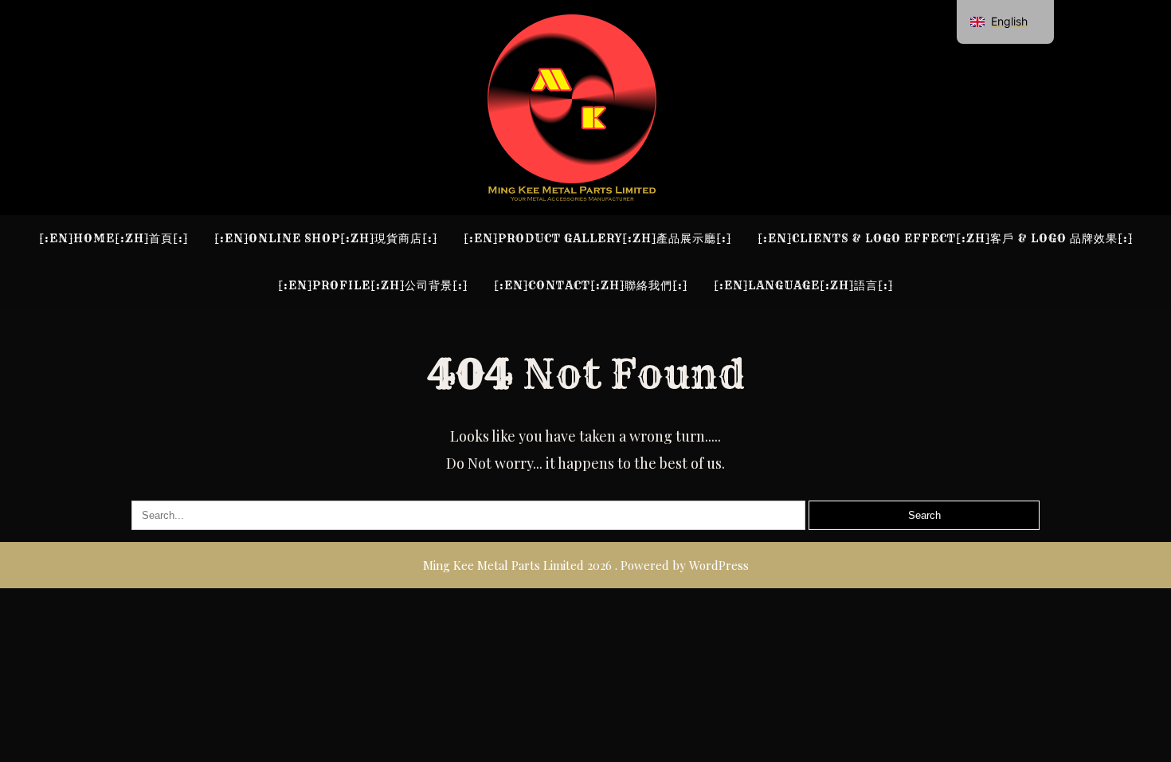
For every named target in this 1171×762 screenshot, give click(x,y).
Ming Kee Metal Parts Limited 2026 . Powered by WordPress (586, 565)
